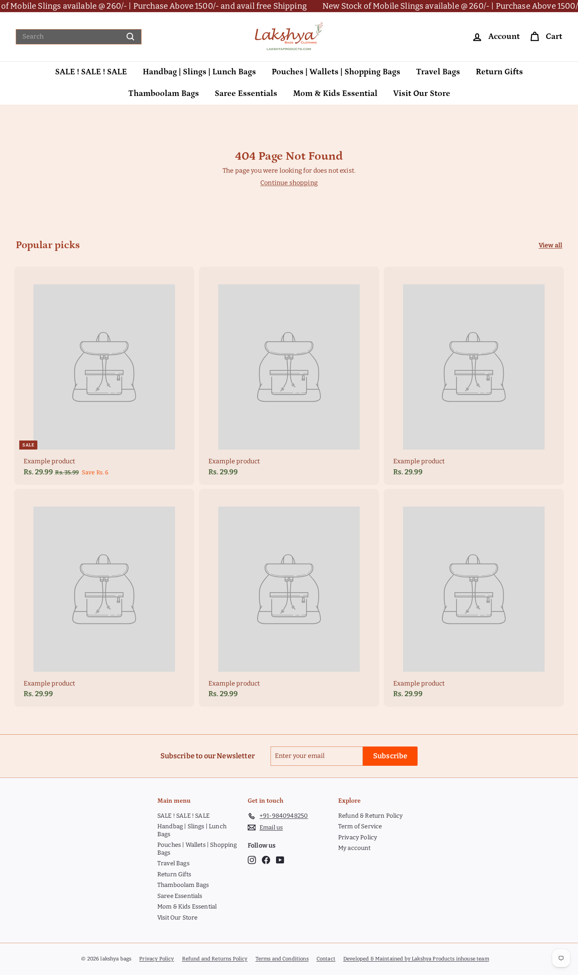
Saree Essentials (246, 93)
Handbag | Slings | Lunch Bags (199, 72)
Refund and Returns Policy (215, 959)
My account (354, 848)
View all (550, 245)
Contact (326, 959)
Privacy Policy (357, 837)
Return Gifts (499, 72)
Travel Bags (438, 72)
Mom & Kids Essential (335, 93)
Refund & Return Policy (370, 815)
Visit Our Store (421, 93)
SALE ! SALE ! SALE (91, 72)
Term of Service (360, 826)
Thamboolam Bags (163, 93)
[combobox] (79, 36)
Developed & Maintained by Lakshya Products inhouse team (416, 959)
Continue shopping (289, 182)
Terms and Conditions (282, 959)
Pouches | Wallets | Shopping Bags (336, 72)
